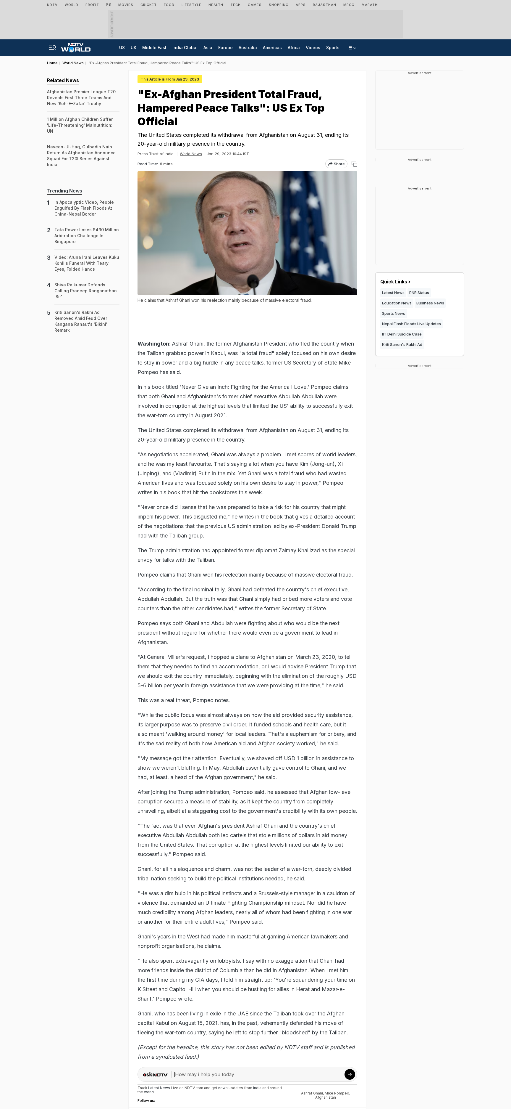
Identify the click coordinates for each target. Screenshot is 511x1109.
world (149, 1092)
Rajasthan (324, 5)
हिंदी (108, 5)
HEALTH (215, 5)
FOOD (169, 5)
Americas (272, 47)
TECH (235, 5)
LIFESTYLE (191, 5)
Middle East (154, 47)
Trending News (64, 191)
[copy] (354, 164)
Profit (92, 5)
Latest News (393, 292)
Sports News (393, 313)
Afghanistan (325, 1097)
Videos (313, 47)
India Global (185, 47)
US (122, 47)
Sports (332, 47)
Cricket (148, 5)
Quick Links (393, 282)
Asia (207, 47)
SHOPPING (279, 5)
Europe (225, 47)
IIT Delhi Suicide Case (402, 334)
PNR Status (419, 292)
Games (255, 5)
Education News (397, 303)
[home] (75, 45)
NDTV (52, 5)
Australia (248, 47)
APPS (301, 5)
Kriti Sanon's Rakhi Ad (402, 344)
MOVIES (125, 5)
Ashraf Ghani (312, 1093)
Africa (294, 47)
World (71, 5)
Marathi (370, 5)
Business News (430, 303)
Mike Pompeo (337, 1093)
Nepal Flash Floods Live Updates (411, 323)
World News (191, 153)
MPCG (349, 5)
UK (133, 47)
